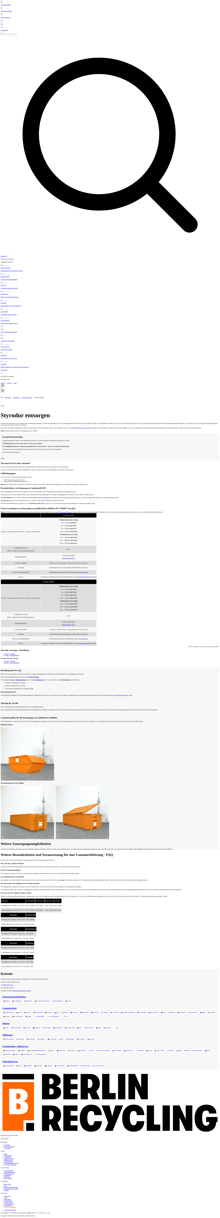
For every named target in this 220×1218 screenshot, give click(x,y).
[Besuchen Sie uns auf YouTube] (2, 1139)
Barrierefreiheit (8, 1201)
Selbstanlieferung (10, 1061)
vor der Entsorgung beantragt (120, 695)
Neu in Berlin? (8, 1178)
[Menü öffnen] (3, 391)
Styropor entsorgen (26, 397)
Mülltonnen (7, 1035)
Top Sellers (7, 1145)
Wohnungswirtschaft (9, 1172)
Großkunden (7, 1175)
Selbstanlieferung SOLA (68, 558)
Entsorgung (4, 256)
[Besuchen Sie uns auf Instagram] (4, 1139)
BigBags (6, 1023)
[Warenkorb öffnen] (1, 388)
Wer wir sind (7, 1184)
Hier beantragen (83, 572)
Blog (5, 1154)
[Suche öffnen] (3, 385)
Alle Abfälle (7, 1148)
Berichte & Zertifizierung (11, 1187)
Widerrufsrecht (8, 1205)
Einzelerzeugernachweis (84, 577)
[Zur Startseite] (2, 397)
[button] (110, 317)
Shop (15, 383)
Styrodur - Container (9, 654)
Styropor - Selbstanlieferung (11, 663)
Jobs (5, 1185)
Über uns (9, 383)
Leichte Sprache (8, 1202)
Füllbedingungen (8, 1161)
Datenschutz (7, 1199)
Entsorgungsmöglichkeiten (14, 997)
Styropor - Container (9, 661)
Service (3, 383)
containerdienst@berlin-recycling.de (21, 990)
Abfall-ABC (7, 1157)
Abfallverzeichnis (9, 1158)
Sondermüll (16, 397)
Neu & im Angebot (9, 1146)
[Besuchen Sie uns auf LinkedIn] (8, 1139)
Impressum (7, 1196)
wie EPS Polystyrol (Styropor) (64, 512)
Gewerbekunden (8, 1170)
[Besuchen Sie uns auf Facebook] (6, 1139)
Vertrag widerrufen (10, 1207)
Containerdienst (9, 1008)
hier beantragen (46, 497)
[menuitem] (110, 259)
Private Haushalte (9, 1173)
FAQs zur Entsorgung (10, 1165)
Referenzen (7, 1177)
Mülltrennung (8, 1155)
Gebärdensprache (9, 1204)
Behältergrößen (8, 1160)
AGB (5, 1198)
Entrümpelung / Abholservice (15, 1046)
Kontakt (6, 1190)
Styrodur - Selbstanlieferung (11, 655)
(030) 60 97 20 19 (8, 985)
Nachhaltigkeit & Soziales (11, 1189)
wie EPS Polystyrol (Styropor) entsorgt (81, 428)
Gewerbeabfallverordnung (11, 1163)
